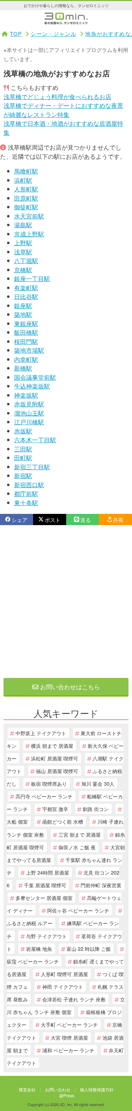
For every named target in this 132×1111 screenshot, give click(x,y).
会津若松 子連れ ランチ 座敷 (74, 999)
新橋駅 (23, 368)
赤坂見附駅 (29, 403)
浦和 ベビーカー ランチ (68, 1050)
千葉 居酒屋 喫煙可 (45, 885)
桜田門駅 (26, 341)
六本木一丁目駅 (35, 439)
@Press (66, 1095)
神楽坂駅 (26, 395)
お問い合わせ (57, 1089)
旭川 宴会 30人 (97, 783)
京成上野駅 (29, 233)
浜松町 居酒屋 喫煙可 (54, 758)
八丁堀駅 (26, 260)
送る (85, 519)
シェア (19, 519)
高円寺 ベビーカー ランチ (44, 796)
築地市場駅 (29, 350)
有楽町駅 (26, 287)
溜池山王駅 (29, 413)
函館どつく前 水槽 (62, 821)
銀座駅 (23, 305)
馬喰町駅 (26, 170)
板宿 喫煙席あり (49, 783)
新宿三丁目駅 (32, 466)
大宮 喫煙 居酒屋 (69, 1037)
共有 (118, 519)
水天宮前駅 (29, 215)
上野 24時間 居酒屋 (47, 872)
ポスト (53, 519)
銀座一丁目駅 (32, 278)
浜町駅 (23, 180)
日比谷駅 (26, 296)
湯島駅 (23, 224)
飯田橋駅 (26, 332)
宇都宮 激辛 (55, 808)
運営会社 (27, 1089)
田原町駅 (26, 198)
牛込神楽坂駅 (32, 385)
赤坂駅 (23, 430)
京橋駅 (23, 269)
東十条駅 (26, 502)
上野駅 (23, 242)
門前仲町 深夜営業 (101, 885)
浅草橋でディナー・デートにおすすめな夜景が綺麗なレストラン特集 (63, 110)
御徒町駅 (26, 206)
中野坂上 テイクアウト (40, 733)
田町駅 (23, 457)
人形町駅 (26, 188)
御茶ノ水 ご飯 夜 (77, 847)
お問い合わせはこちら (69, 686)
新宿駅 (23, 475)
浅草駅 (23, 251)
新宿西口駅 (29, 484)
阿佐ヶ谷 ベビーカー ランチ (78, 910)
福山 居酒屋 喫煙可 (57, 771)
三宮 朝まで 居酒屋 (79, 834)
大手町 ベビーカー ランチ (69, 1024)
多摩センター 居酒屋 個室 (44, 897)
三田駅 (23, 448)
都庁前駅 (26, 493)
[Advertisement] (66, 601)
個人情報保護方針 (97, 1089)
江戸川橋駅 (29, 421)
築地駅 (23, 314)
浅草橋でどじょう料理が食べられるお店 (57, 96)
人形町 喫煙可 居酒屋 (64, 974)
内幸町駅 (26, 359)
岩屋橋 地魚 (39, 948)
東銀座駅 (26, 323)
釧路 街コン (96, 808)
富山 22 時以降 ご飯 (89, 948)
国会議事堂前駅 (35, 377)
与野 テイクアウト (46, 936)
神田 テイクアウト (62, 986)
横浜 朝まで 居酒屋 (52, 745)
